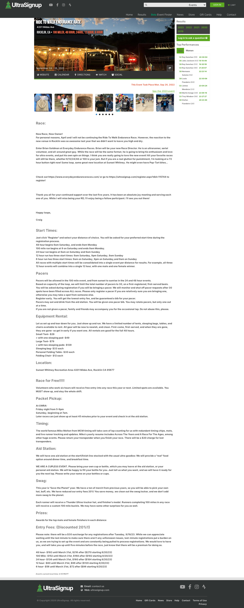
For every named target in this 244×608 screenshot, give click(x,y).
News (180, 14)
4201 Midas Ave (45, 27)
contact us (98, 586)
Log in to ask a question (191, 37)
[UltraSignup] (23, 4)
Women (189, 50)
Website (44, 74)
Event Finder (161, 14)
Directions (83, 74)
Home (129, 14)
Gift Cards (205, 14)
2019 (180, 31)
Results (142, 14)
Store (191, 14)
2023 (181, 27)
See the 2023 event (163, 91)
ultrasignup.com (100, 590)
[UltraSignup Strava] (70, 4)
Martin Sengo (188, 93)
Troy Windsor (188, 96)
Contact (231, 14)
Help (219, 14)
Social (118, 74)
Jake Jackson (188, 61)
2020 (204, 27)
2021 (196, 27)
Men (180, 51)
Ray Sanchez (187, 57)
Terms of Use (200, 600)
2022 (189, 27)
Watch (102, 74)
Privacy (203, 604)
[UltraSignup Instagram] (64, 4)
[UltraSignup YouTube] (51, 4)
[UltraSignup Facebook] (58, 4)
